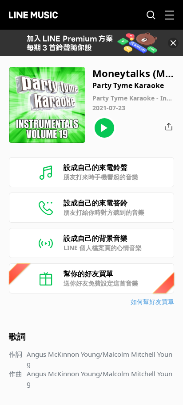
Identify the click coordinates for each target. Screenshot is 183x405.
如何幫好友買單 (152, 301)
